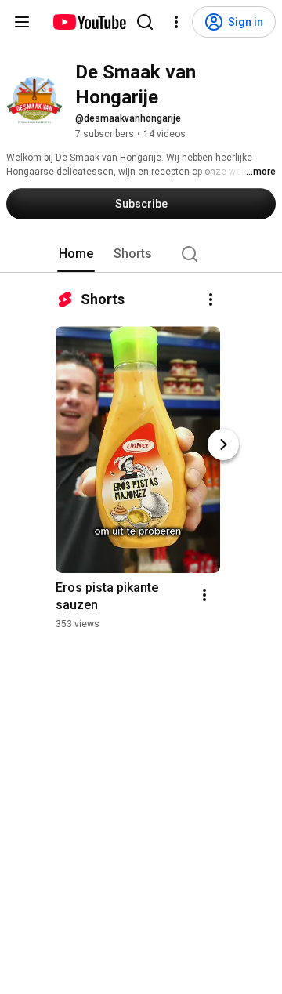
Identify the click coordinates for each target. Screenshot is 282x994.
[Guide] (22, 22)
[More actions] (210, 299)
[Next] (223, 444)
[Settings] (176, 22)
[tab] (76, 254)
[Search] (145, 22)
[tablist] (141, 254)
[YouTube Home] (89, 22)
